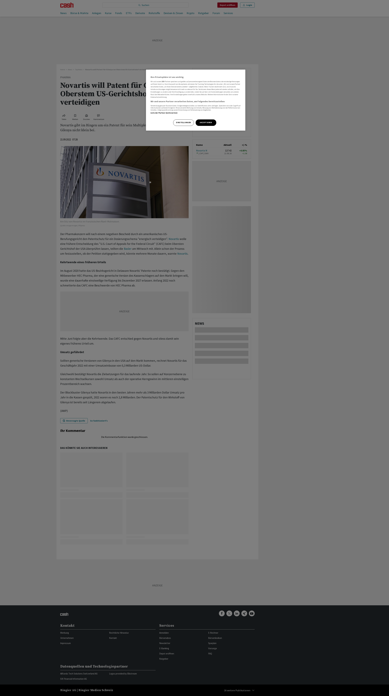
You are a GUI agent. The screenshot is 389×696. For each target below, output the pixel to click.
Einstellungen (183, 122)
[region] (195, 100)
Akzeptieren (206, 122)
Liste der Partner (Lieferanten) (164, 113)
